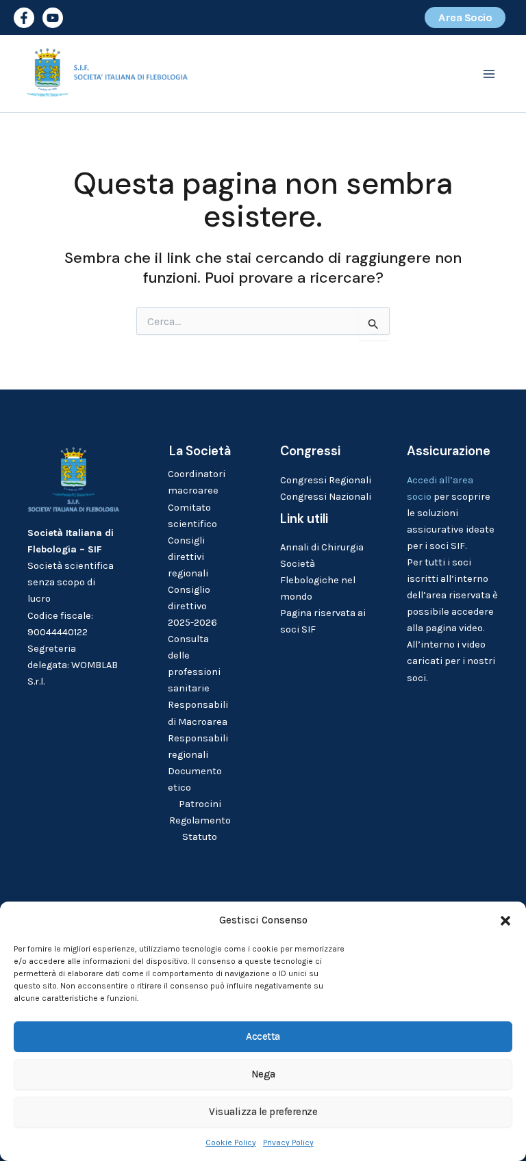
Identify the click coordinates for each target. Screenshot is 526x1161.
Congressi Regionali (325, 480)
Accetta (263, 1036)
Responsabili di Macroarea (198, 713)
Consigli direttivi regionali (188, 557)
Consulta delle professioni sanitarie (194, 663)
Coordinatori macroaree (196, 482)
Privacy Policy (288, 1142)
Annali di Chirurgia (322, 547)
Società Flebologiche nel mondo (317, 580)
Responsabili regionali (198, 746)
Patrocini (200, 804)
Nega (263, 1074)
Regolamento (200, 820)
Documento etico (195, 779)
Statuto (199, 837)
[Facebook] (24, 18)
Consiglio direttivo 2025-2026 (192, 606)
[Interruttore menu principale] (489, 74)
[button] (505, 921)
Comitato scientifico (192, 516)
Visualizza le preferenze (263, 1112)
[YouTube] (52, 18)
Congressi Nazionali (325, 496)
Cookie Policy (230, 1142)
